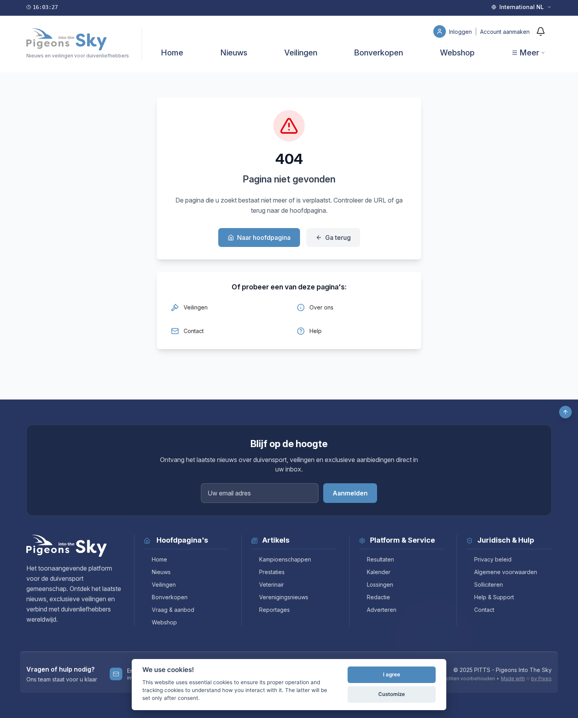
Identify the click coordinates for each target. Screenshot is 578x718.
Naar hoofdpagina (264, 237)
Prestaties (272, 572)
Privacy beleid (493, 559)
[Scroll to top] (565, 412)
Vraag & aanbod (173, 609)
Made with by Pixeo (526, 678)
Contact (484, 609)
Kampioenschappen (285, 559)
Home (172, 52)
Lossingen (380, 584)
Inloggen (461, 31)
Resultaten (380, 559)
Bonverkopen (378, 52)
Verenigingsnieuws (283, 597)
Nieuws (233, 52)
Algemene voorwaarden (505, 572)
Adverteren (381, 609)
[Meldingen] (540, 31)
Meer (529, 52)
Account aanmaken (505, 31)
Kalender (378, 572)
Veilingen (300, 52)
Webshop (457, 52)
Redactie (378, 597)
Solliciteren (488, 584)
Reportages (274, 609)
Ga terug (338, 237)
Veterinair (271, 584)
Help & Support (494, 597)
